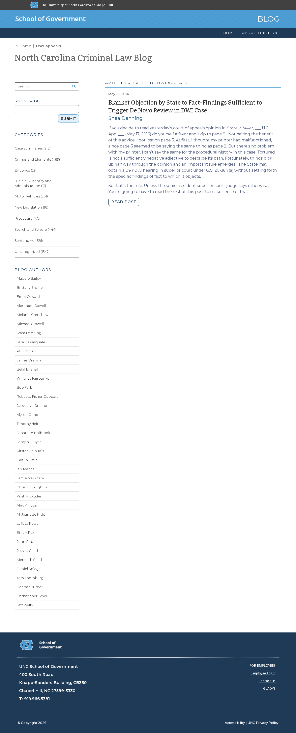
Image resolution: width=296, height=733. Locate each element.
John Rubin (27, 542)
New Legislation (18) (31, 207)
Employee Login (263, 673)
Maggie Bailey (29, 278)
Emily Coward (28, 297)
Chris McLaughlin (32, 487)
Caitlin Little (27, 460)
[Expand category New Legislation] (75, 207)
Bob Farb (24, 387)
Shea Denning (125, 118)
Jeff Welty (25, 605)
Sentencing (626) (29, 241)
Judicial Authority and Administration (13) (33, 183)
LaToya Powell (28, 523)
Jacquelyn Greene (32, 406)
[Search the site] (72, 86)
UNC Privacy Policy (262, 723)
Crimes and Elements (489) (37, 159)
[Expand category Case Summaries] (75, 148)
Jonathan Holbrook (33, 433)
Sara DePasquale (31, 342)
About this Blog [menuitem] (260, 33)
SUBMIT (68, 118)
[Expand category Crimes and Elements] (75, 159)
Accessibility (235, 723)
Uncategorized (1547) (32, 252)
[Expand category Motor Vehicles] (75, 196)
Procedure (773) (28, 218)
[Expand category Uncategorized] (75, 251)
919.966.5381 (37, 698)
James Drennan (30, 360)
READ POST (123, 202)
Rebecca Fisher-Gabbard (38, 397)
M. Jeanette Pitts (31, 514)
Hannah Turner (30, 587)
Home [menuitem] (229, 33)
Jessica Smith (28, 551)
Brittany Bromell (31, 288)
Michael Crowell (30, 324)
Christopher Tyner (32, 596)
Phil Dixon (25, 351)
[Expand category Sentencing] (75, 240)
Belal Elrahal (27, 369)
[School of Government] (41, 645)
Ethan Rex (25, 533)
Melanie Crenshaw (32, 315)
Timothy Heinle (29, 424)
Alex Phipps (27, 505)
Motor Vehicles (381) (31, 196)
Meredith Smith (30, 560)
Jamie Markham (30, 478)
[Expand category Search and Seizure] (75, 229)
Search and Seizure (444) (35, 230)
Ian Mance (25, 469)
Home (25, 46)
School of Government (50, 18)
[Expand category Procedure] (75, 218)
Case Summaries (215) (32, 148)
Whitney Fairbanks (33, 378)
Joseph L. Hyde (29, 442)
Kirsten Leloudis (30, 451)
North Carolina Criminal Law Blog (83, 58)
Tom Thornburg (30, 578)
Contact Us (267, 681)
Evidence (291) (26, 170)
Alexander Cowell (31, 306)
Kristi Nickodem (30, 496)
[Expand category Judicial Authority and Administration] (75, 183)
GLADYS (269, 688)
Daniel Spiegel (29, 569)
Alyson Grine (27, 415)
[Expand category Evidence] (75, 170)
